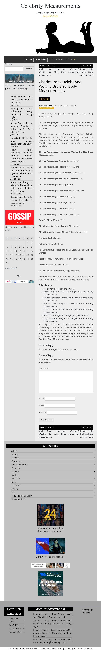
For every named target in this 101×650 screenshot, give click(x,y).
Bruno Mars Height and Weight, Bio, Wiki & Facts (66, 315)
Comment (44, 368)
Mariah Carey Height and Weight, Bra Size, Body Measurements (52, 72)
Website (42, 412)
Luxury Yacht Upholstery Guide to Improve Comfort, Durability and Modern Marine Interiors (21, 155)
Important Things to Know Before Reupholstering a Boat (21, 141)
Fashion (15, 471)
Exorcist (39, 556)
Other (14, 482)
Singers (44, 99)
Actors (70, 59)
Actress (14, 454)
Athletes (15, 457)
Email (41, 405)
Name (41, 398)
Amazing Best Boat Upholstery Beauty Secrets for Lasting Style (52, 623)
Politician (15, 485)
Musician (15, 478)
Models (14, 475)
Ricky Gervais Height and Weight (59, 289)
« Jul (18, 275)
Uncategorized (18, 499)
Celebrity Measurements (50, 5)
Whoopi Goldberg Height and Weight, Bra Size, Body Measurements (80, 72)
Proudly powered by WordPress (22, 648)
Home (29, 59)
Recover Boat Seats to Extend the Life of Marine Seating (21, 200)
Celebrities (40, 59)
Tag (13, 492)
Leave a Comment (46, 108)
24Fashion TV (43, 528)
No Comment (78, 324)
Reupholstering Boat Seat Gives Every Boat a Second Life (21, 99)
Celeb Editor (71, 106)
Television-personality (21, 495)
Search (8, 64)
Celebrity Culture (19, 464)
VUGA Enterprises (15, 85)
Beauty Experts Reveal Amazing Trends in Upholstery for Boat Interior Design (52, 633)
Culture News (56, 59)
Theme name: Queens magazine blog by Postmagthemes (65, 648)
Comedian (16, 468)
